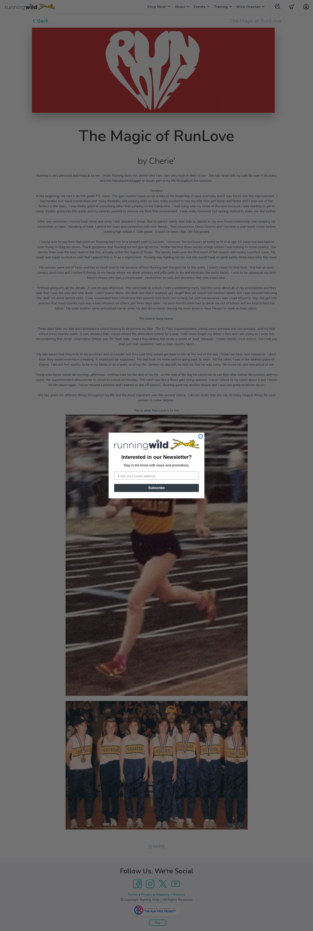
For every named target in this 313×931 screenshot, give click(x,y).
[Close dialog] (200, 436)
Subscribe (156, 488)
